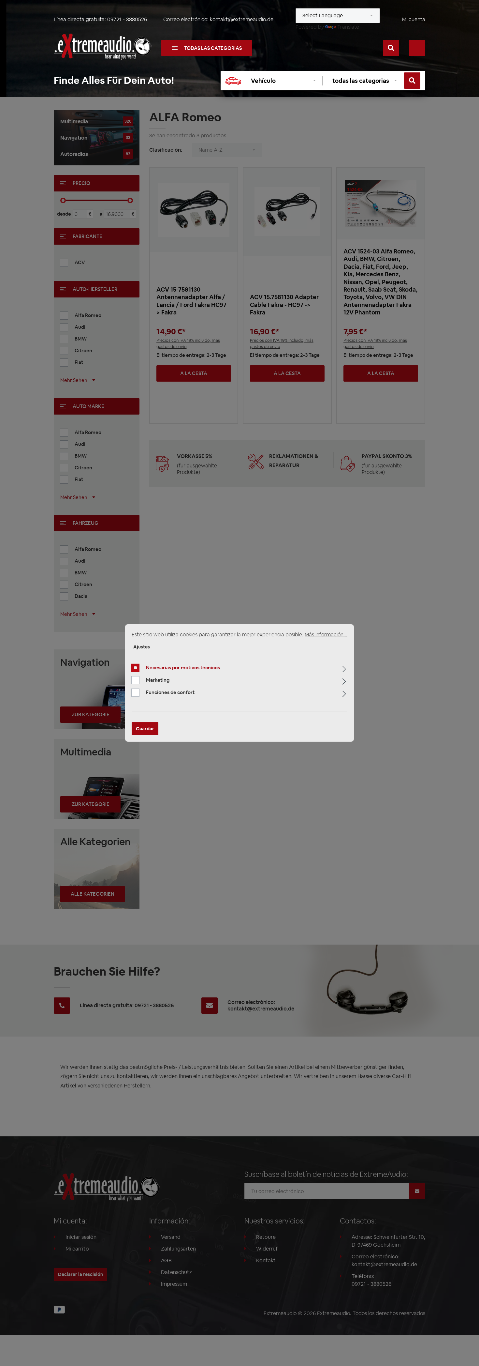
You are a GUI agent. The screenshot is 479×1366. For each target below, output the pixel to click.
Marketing (157, 680)
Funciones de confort (170, 692)
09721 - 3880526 (127, 19)
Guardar (145, 729)
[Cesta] (417, 48)
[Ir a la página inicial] (103, 47)
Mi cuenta (413, 19)
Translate (348, 26)
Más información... (326, 634)
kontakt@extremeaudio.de (241, 19)
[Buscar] (391, 48)
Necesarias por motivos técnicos (183, 667)
